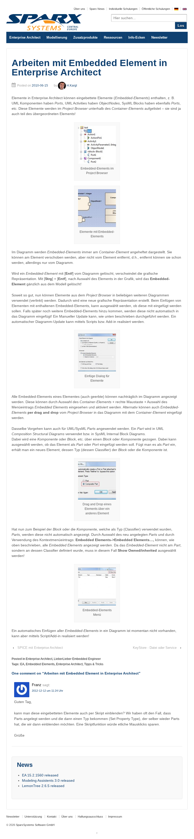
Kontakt (51, 816)
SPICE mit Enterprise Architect (40, 648)
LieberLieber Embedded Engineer (77, 659)
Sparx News (97, 8)
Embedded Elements (40, 664)
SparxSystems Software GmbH (35, 824)
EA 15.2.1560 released (40, 775)
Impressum (115, 816)
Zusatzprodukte (85, 37)
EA (22, 664)
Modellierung (56, 37)
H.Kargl (72, 85)
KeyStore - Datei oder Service (155, 648)
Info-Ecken (136, 37)
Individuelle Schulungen (123, 8)
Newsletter (159, 37)
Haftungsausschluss (90, 816)
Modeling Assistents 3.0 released (48, 780)
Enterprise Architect (24, 37)
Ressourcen (113, 37)
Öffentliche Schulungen (156, 8)
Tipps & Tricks (93, 664)
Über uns (79, 8)
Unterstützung (33, 816)
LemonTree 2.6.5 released (43, 786)
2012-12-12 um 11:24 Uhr (47, 690)
